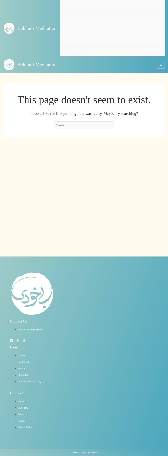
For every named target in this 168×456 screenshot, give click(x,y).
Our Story (68, 36)
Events (67, 11)
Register (68, 52)
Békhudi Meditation (37, 28)
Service (67, 20)
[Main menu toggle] (161, 64)
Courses (67, 3)
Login (66, 44)
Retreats (68, 28)
